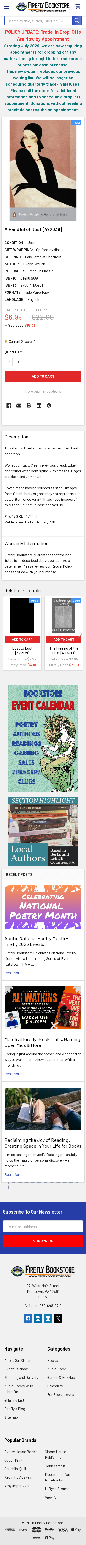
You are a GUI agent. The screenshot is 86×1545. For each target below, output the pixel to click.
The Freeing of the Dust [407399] (63, 650)
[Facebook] (9, 405)
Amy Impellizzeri (17, 1485)
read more (13, 972)
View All (51, 1497)
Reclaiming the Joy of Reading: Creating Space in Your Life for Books (43, 1143)
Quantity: (14, 351)
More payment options (43, 391)
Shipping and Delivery (21, 1377)
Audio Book (56, 1368)
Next (80, 634)
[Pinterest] (49, 405)
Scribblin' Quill (15, 1468)
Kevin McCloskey (17, 1477)
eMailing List (14, 1400)
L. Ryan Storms (57, 1488)
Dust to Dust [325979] (22, 650)
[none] (43, 170)
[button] (43, 738)
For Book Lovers (60, 1394)
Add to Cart (22, 639)
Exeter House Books (20, 1451)
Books (52, 1360)
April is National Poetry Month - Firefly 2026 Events (36, 941)
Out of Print (13, 1460)
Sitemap (11, 1417)
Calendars (55, 1386)
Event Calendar (16, 1368)
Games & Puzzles (61, 1377)
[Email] (19, 405)
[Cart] (78, 6)
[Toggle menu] (6, 6)
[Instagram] (38, 1318)
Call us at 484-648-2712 (43, 1305)
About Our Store (17, 1360)
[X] (58, 1318)
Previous (6, 634)
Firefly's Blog (14, 1408)
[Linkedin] (39, 405)
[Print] (29, 405)
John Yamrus (55, 1465)
